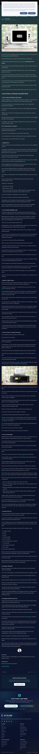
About (2, 725)
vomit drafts (17, 362)
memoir (10, 457)
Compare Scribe (23, 747)
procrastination (28, 616)
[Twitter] (2, 721)
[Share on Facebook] (36, 672)
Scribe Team (3, 728)
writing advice (21, 61)
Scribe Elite (22, 731)
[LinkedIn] (7, 721)
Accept (23, 13)
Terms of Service (35, 752)
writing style (4, 474)
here (26, 194)
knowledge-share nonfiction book (16, 461)
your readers (22, 454)
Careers (2, 730)
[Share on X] (31, 672)
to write (25, 54)
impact (18, 501)
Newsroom (3, 736)
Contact (2, 733)
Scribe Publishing (23, 727)
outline (9, 151)
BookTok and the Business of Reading (9, 663)
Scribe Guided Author (23, 730)
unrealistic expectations (19, 353)
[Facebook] (9, 721)
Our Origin (3, 734)
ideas (26, 387)
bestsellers (6, 55)
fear (19, 602)
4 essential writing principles (11, 477)
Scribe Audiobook (23, 733)
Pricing (21, 736)
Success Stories (4, 744)
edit (4, 419)
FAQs (21, 748)
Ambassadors (3, 731)
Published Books (4, 741)
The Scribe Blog (23, 744)
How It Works (3, 727)
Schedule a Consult (19, 684)
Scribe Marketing (23, 734)
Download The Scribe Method (26, 705)
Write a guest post (17, 575)
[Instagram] (4, 721)
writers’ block (28, 159)
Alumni (2, 737)
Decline (32, 13)
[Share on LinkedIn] (34, 672)
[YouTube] (11, 721)
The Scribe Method (23, 741)
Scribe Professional (23, 728)
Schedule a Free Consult (11, 705)
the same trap (10, 353)
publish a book (10, 80)
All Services (22, 725)
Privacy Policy (29, 752)
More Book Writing (5, 666)
